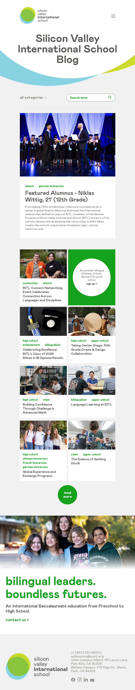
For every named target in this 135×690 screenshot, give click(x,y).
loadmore (67, 494)
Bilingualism (52, 345)
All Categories (32, 97)
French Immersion (35, 462)
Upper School (100, 340)
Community (30, 283)
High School (30, 340)
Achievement (31, 345)
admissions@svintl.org (87, 656)
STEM (46, 399)
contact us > (17, 620)
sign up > (91, 283)
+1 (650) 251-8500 (85, 652)
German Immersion (51, 186)
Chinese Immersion (35, 458)
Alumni (29, 186)
